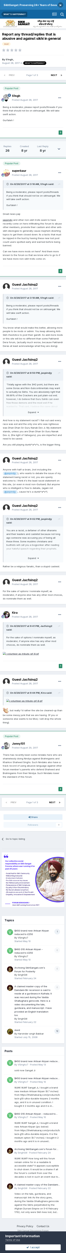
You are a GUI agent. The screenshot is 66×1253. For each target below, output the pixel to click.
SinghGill (22, 974)
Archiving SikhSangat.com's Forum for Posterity (35, 1149)
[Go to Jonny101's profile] (6, 745)
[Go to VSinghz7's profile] (10, 932)
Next (54, 75)
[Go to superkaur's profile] (6, 172)
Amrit (17, 1030)
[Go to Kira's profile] (6, 614)
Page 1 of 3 (32, 75)
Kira (15, 612)
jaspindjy (7, 220)
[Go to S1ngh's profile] (6, 97)
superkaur (19, 170)
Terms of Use (12, 1239)
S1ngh (9, 59)
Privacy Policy (25, 1226)
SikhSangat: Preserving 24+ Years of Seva (30, 5)
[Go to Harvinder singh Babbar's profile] (10, 1032)
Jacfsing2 (46, 626)
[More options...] (59, 98)
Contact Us (43, 1226)
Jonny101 (18, 743)
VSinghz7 (23, 937)
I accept (34, 1247)
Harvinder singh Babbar (31, 1033)
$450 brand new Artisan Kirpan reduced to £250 (36, 1061)
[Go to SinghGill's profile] (10, 969)
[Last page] (61, 75)
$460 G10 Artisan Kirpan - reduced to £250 (35, 1114)
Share (34, 817)
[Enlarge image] (21, 653)
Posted (25, 99)
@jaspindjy (10, 473)
